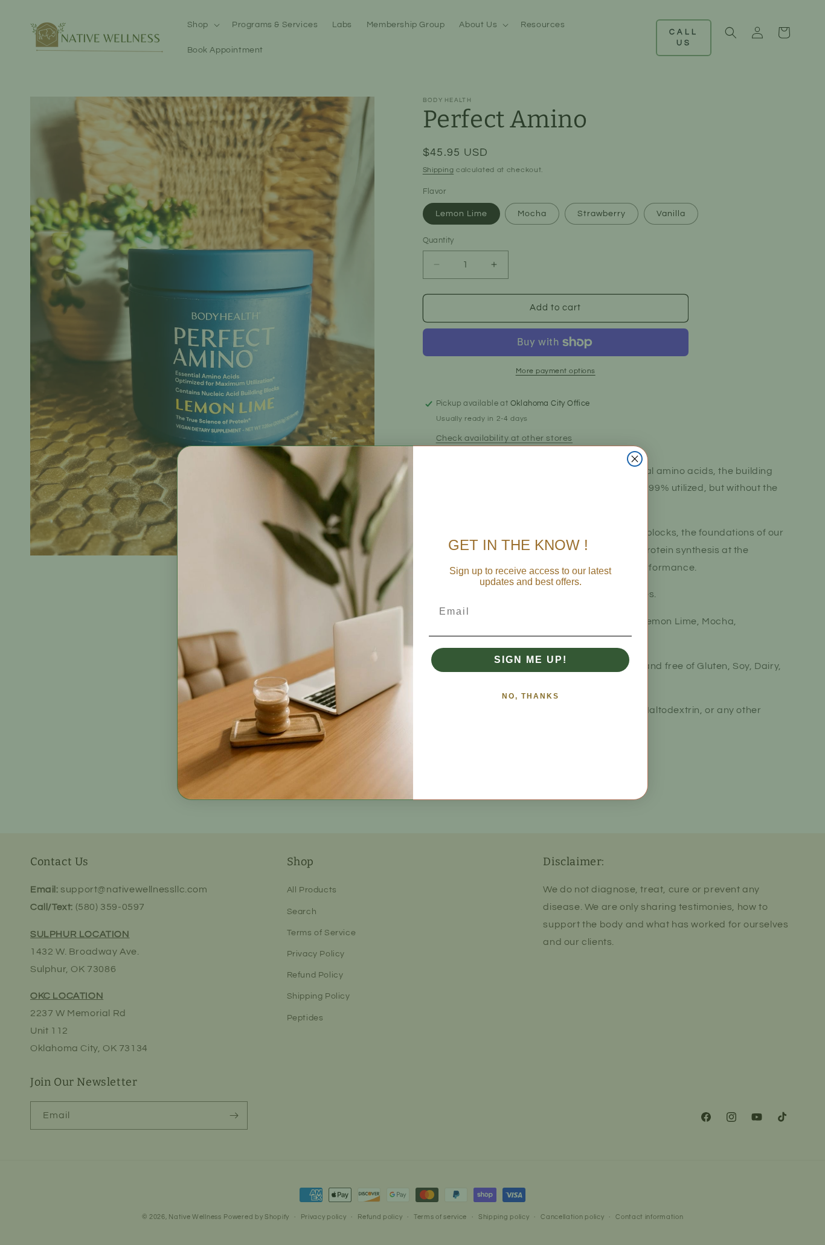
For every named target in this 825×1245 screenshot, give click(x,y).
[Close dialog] (635, 459)
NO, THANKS (530, 696)
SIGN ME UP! (530, 660)
